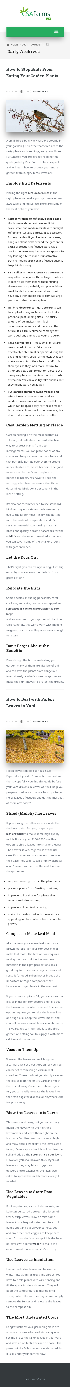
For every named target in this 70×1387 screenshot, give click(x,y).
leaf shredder (15, 833)
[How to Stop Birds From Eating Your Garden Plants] (35, 116)
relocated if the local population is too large (32, 611)
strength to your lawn (46, 1154)
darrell (21, 92)
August (36, 44)
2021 (25, 44)
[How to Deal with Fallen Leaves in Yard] (35, 746)
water (36, 1243)
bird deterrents (38, 193)
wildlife (11, 536)
